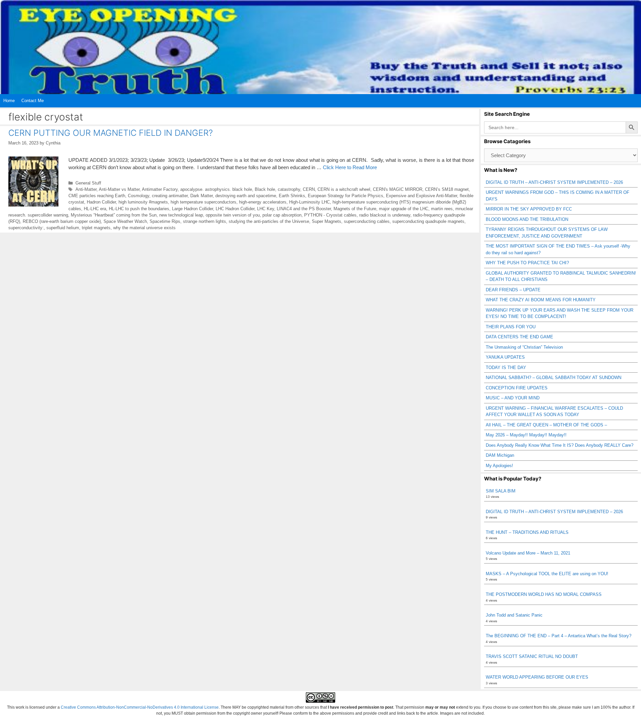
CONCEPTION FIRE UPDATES (517, 387)
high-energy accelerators (262, 202)
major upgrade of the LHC (403, 208)
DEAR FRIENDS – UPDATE (513, 289)
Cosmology (138, 195)
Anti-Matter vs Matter (119, 189)
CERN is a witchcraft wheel (343, 189)
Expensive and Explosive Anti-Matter (421, 195)
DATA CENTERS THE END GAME (519, 336)
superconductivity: (26, 227)
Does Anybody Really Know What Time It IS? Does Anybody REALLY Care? (559, 445)
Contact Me (32, 100)
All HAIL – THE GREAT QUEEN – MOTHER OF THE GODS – (546, 424)
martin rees (442, 208)
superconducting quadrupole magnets (428, 221)
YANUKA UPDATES (505, 357)
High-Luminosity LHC (309, 202)
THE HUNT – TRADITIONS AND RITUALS (527, 532)
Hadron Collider (101, 202)
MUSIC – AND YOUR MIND (513, 397)
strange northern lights (204, 221)
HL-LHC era (95, 208)
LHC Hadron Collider (235, 208)
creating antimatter (170, 195)
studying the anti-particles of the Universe (269, 221)
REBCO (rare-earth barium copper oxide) (62, 221)
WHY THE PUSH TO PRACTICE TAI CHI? (527, 262)
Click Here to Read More (350, 167)
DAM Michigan (500, 455)
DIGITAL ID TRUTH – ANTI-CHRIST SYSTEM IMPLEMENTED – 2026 (554, 182)
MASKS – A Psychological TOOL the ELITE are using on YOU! (547, 573)
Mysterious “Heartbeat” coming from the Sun (114, 215)
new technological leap (181, 215)
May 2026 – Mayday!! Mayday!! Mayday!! (526, 434)
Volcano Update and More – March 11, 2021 (528, 553)
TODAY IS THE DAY (506, 367)
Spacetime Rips (165, 221)
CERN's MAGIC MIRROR (397, 189)
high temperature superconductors (203, 202)
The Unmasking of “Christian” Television (524, 347)
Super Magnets (326, 221)
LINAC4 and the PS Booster (304, 208)
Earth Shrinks (292, 195)
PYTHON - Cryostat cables (330, 215)
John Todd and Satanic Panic (514, 615)
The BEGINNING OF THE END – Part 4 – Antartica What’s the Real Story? (558, 635)
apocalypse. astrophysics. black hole (216, 189)
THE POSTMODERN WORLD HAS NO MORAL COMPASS (544, 594)
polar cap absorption (281, 215)
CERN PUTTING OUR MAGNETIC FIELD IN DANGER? (110, 133)
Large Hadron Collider (192, 208)
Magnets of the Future (355, 208)
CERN (309, 189)
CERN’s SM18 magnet (447, 189)
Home (9, 100)
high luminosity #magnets (143, 202)
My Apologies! (499, 465)
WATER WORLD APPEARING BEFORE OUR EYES (537, 677)
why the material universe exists (144, 227)
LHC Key (265, 208)
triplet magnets (96, 227)
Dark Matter (201, 195)
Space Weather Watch (125, 221)
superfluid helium (62, 227)
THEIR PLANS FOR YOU (511, 326)
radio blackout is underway (384, 215)
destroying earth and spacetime (245, 195)
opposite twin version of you (233, 215)
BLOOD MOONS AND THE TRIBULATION (527, 219)
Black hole (265, 189)
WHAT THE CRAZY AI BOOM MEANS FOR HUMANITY (541, 299)
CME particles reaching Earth (96, 195)
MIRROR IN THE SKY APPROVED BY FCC (529, 209)
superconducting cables (367, 221)
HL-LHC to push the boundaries (139, 208)
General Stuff (88, 183)
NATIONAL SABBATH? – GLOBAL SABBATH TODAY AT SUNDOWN (553, 377)
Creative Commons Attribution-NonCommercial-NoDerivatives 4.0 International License (140, 707)
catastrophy (289, 189)
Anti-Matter (85, 189)
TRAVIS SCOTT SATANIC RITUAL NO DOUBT (532, 656)
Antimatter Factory (160, 189)
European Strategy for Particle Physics (345, 195)
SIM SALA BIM (500, 490)
